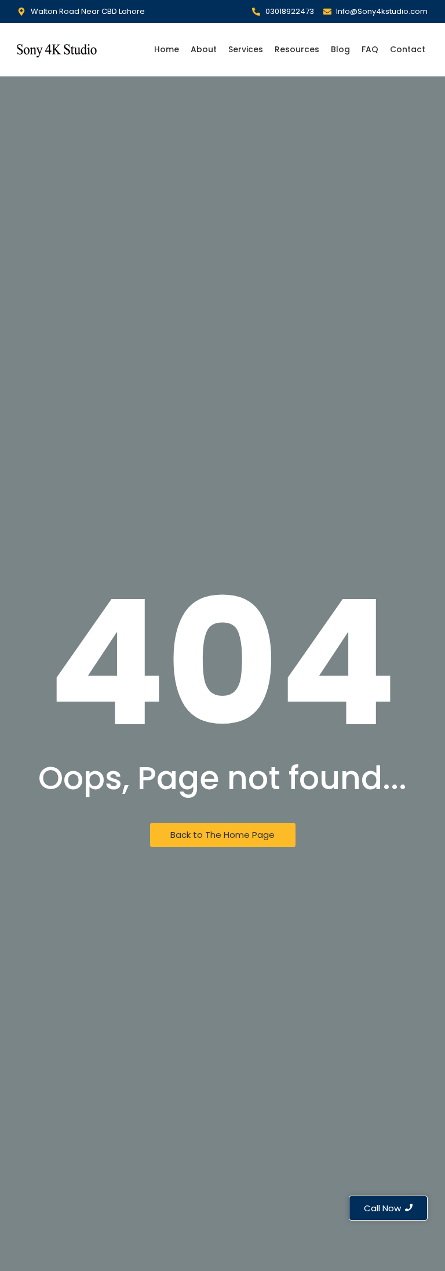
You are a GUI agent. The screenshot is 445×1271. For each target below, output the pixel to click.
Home (166, 49)
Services (245, 49)
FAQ (370, 49)
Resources (297, 49)
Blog (340, 49)
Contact (407, 49)
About (204, 49)
